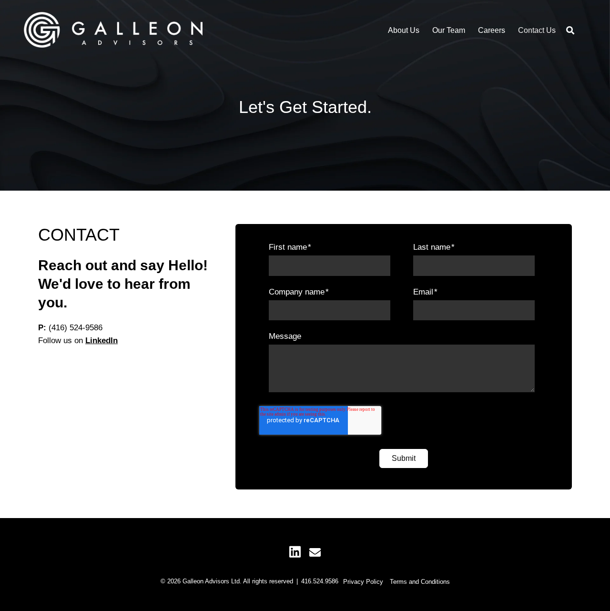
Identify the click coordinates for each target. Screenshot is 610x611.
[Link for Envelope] (315, 552)
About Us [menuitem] (403, 30)
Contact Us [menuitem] (537, 30)
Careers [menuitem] (491, 30)
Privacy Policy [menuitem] (363, 581)
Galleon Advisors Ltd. (212, 581)
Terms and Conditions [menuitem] (420, 581)
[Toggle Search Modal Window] (570, 30)
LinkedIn (101, 340)
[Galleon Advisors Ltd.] (113, 30)
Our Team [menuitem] (448, 30)
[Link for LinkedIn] (295, 551)
